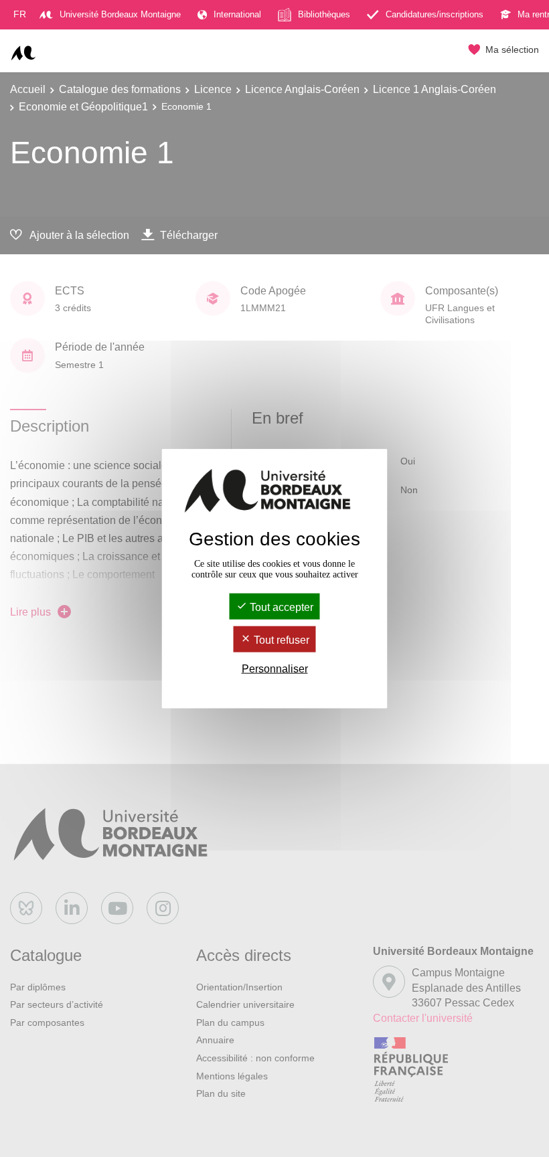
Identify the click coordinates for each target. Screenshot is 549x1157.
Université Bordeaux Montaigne (120, 14)
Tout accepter (280, 606)
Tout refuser (280, 640)
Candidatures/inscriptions (434, 14)
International (237, 14)
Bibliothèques (324, 14)
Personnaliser (275, 669)
